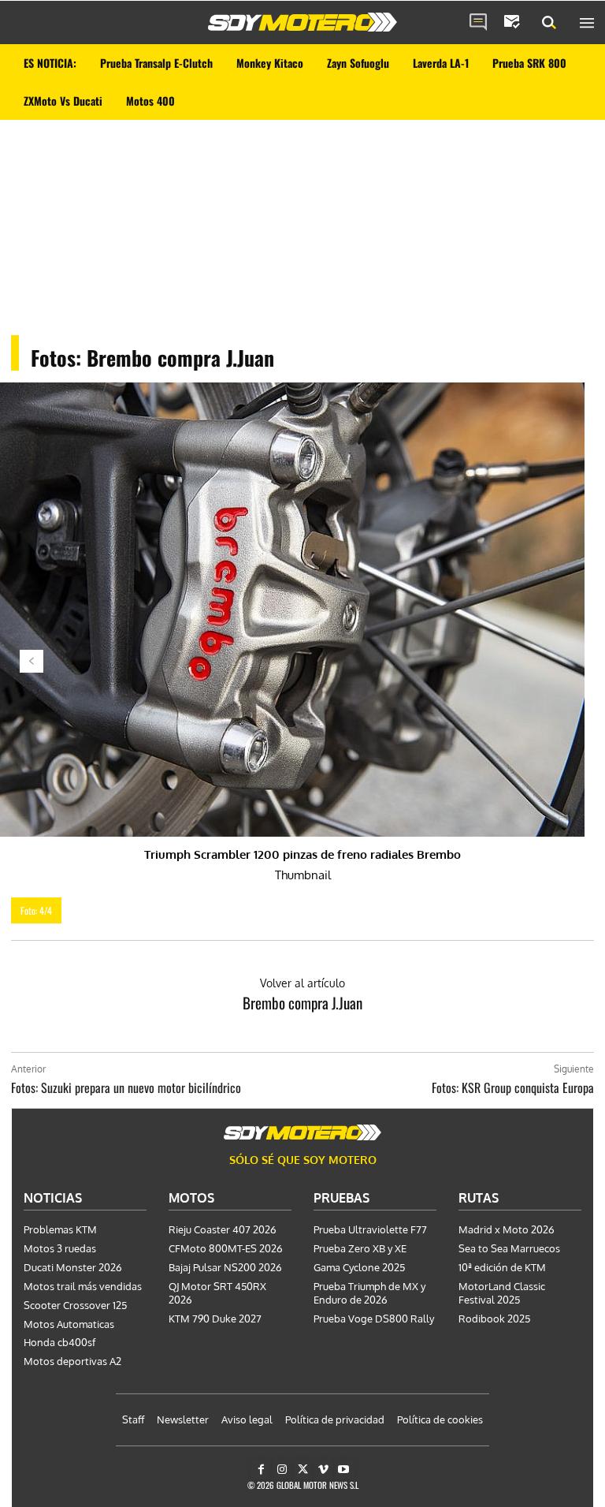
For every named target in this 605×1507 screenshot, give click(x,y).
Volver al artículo (302, 983)
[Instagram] (281, 1469)
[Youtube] (344, 1469)
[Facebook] (261, 1469)
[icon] (478, 23)
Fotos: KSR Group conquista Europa (513, 1087)
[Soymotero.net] (302, 22)
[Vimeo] (323, 1469)
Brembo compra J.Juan (302, 1002)
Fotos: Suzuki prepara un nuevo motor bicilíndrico (126, 1087)
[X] (302, 1469)
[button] (549, 23)
